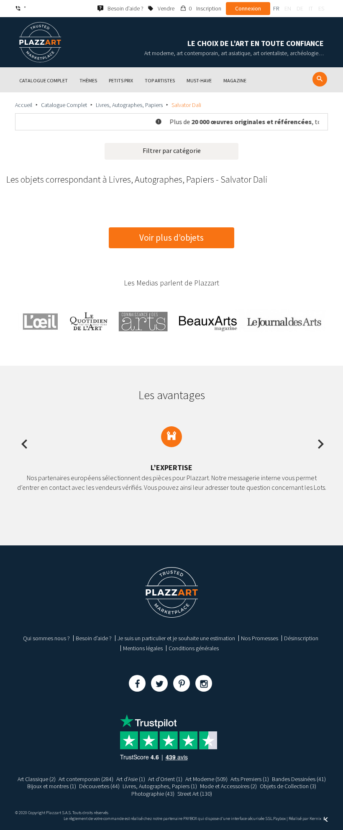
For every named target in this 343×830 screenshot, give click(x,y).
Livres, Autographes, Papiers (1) (160, 786)
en (287, 8)
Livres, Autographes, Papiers (129, 105)
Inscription (208, 8)
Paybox (279, 818)
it (311, 8)
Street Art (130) (194, 793)
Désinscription (301, 638)
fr (276, 8)
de (300, 8)
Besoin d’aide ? (94, 638)
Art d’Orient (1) (165, 779)
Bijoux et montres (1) (51, 786)
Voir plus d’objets (171, 237)
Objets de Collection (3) (288, 786)
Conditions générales (194, 648)
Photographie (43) (152, 793)
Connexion (248, 8)
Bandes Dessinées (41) (299, 779)
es (321, 8)
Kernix (316, 818)
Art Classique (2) (37, 779)
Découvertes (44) (99, 786)
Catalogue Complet (64, 105)
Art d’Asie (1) (130, 779)
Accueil (23, 105)
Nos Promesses (259, 638)
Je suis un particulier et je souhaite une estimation (176, 638)
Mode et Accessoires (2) (228, 786)
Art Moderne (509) (206, 779)
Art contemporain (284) (86, 779)
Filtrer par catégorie (172, 150)
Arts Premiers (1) (249, 779)
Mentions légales (143, 648)
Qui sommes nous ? (46, 638)
